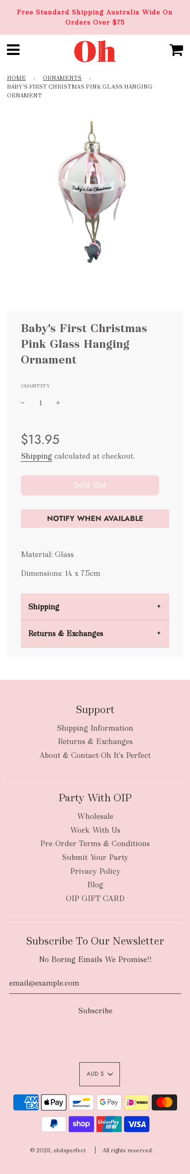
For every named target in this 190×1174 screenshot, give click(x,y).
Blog (95, 885)
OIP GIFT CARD (95, 898)
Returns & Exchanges (65, 633)
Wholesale (95, 816)
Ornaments (62, 78)
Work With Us (95, 830)
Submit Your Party (95, 857)
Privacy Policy (95, 871)
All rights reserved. (127, 1150)
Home (16, 78)
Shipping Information (95, 728)
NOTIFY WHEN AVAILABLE (95, 518)
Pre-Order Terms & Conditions (95, 843)
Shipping (36, 456)
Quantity (35, 385)
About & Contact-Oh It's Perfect (95, 755)
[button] (99, 1074)
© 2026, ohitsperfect (58, 1150)
